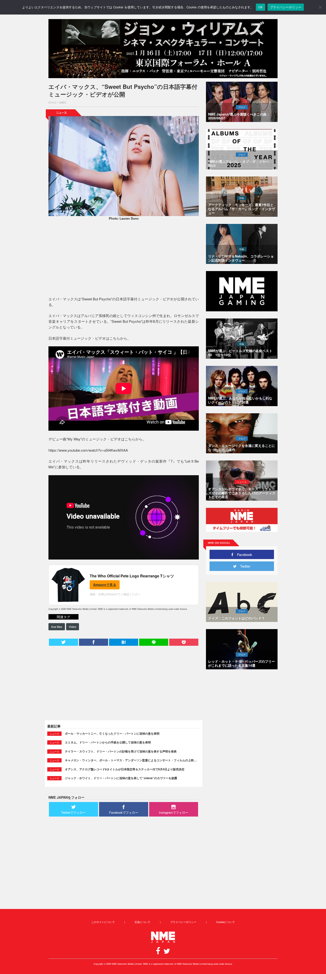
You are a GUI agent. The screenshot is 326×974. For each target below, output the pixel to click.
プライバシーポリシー (183, 922)
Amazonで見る (104, 584)
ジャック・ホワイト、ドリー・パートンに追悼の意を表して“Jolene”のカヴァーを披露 (121, 778)
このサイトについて (103, 922)
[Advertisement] (123, 259)
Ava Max (56, 627)
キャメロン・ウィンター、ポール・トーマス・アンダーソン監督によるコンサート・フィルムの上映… (131, 760)
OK (260, 7)
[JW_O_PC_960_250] (163, 48)
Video (72, 627)
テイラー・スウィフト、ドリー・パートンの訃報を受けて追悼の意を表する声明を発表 (121, 751)
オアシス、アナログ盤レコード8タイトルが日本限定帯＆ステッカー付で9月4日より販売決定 (124, 769)
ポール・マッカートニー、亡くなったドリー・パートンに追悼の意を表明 (112, 733)
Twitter (243, 566)
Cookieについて (225, 922)
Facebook (242, 554)
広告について (142, 922)
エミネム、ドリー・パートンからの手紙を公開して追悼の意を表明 (108, 742)
